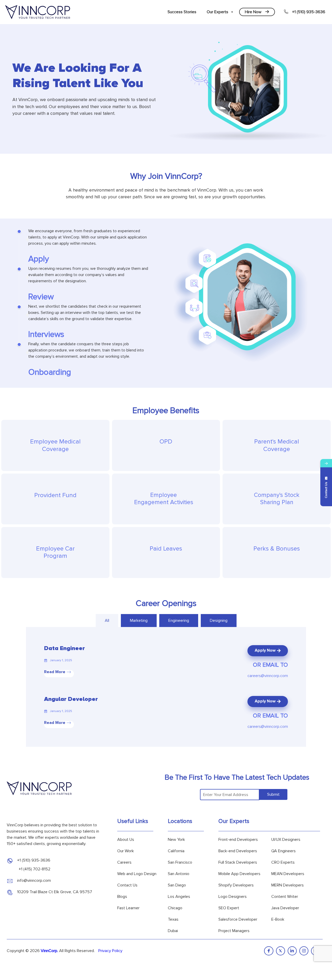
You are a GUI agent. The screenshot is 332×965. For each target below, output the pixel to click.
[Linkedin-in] (292, 950)
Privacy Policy (110, 950)
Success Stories (182, 12)
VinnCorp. (49, 950)
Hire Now (253, 12)
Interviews (46, 334)
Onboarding (49, 372)
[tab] (107, 620)
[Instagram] (303, 950)
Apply (38, 259)
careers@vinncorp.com (267, 675)
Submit (273, 794)
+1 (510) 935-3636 (308, 12)
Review (41, 297)
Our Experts (217, 12)
